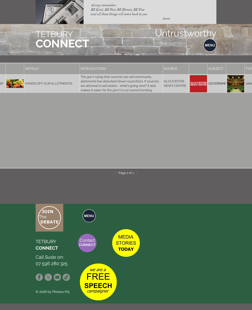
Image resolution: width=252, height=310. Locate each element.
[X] (48, 277)
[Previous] (116, 173)
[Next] (135, 173)
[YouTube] (57, 277)
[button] (209, 45)
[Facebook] (39, 277)
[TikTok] (66, 277)
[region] (86, 215)
